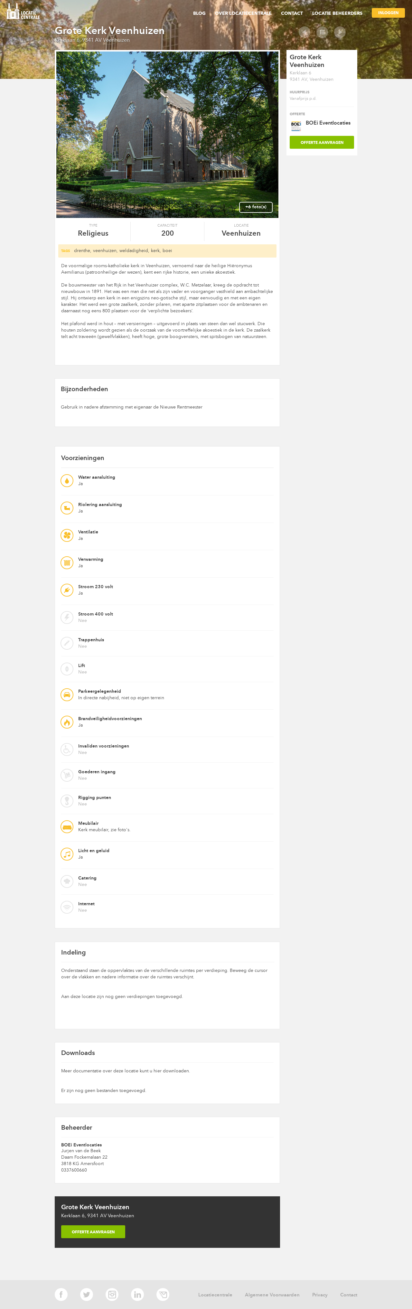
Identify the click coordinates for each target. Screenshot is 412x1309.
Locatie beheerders (337, 13)
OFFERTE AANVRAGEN (93, 1231)
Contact (292, 13)
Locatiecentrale (215, 1295)
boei (167, 250)
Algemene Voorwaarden (272, 1295)
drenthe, (82, 250)
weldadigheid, (134, 250)
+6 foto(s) (256, 207)
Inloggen (388, 12)
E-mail (162, 1294)
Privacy (320, 1295)
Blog (199, 13)
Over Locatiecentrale (243, 13)
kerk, (156, 250)
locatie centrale (25, 12)
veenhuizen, (105, 250)
